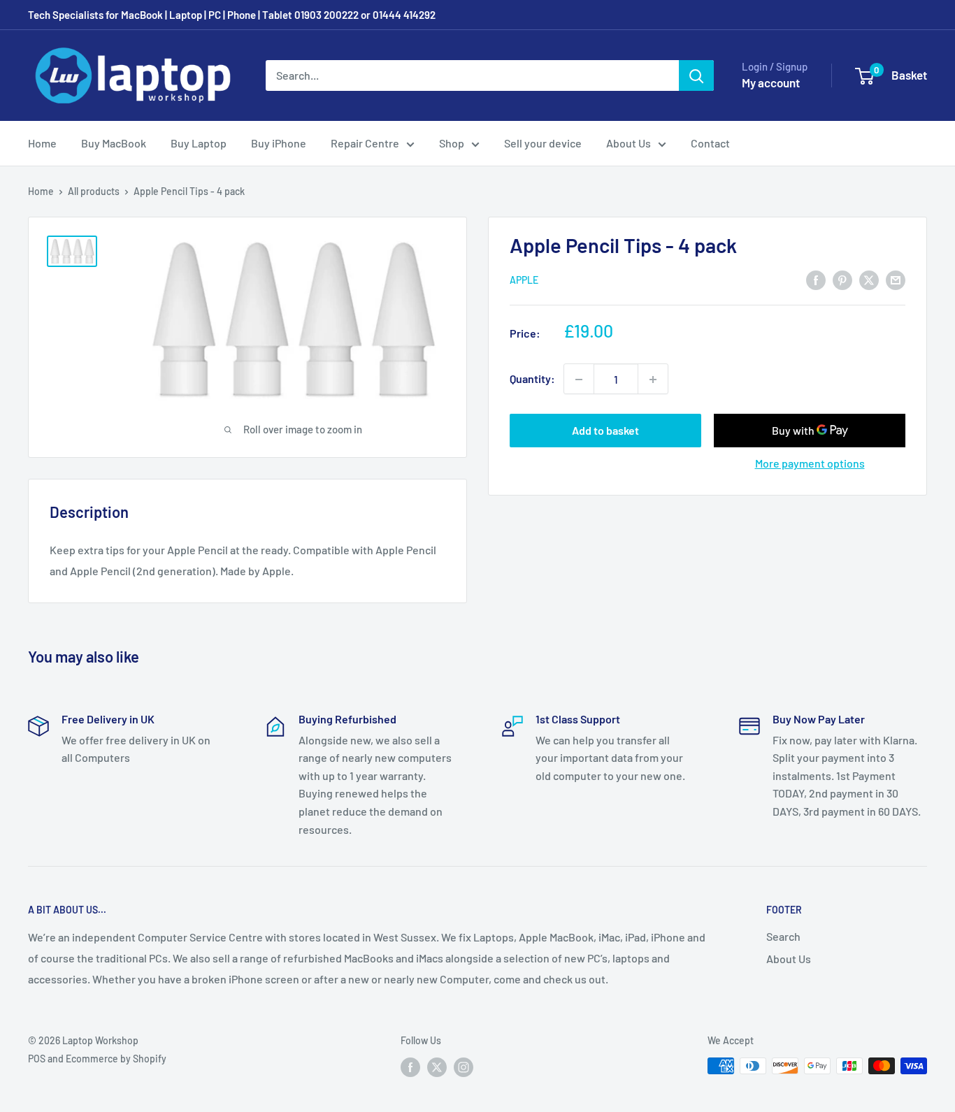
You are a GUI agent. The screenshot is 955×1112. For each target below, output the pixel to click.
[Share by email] (895, 279)
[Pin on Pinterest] (842, 279)
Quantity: (532, 379)
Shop (451, 143)
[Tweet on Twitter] (869, 279)
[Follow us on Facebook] (410, 1067)
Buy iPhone (278, 143)
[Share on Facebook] (816, 279)
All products (94, 191)
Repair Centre (365, 143)
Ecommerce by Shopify (116, 1058)
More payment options (810, 463)
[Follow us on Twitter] (437, 1067)
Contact (710, 143)
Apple (524, 281)
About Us (628, 143)
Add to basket (605, 431)
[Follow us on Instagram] (463, 1067)
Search (783, 936)
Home (42, 143)
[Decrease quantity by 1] (579, 379)
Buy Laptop (199, 143)
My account (771, 82)
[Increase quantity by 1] (653, 379)
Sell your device (543, 143)
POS (36, 1058)
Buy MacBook (113, 143)
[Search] (696, 75)
